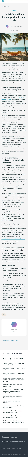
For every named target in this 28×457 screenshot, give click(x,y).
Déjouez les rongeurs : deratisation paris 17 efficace (13, 368)
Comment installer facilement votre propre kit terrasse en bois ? (12, 411)
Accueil (3, 6)
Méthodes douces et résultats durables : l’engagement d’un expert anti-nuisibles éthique (13, 422)
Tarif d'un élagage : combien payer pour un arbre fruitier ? (13, 363)
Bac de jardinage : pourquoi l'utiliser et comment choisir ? (13, 406)
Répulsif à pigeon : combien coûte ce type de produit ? (12, 385)
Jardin (7, 6)
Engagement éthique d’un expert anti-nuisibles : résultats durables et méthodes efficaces (13, 391)
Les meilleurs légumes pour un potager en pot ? (13, 373)
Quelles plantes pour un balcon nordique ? (11, 401)
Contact (19, 448)
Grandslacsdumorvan (9, 437)
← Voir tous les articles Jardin (9, 340)
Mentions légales (11, 448)
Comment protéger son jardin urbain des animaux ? (13, 359)
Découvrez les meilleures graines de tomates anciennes (12, 396)
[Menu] (25, 1)
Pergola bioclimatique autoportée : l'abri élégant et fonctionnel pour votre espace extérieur (13, 379)
